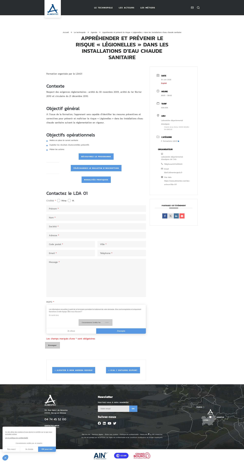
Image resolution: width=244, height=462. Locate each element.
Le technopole (80, 32)
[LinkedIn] (176, 215)
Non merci (11, 449)
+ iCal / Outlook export (123, 370)
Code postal (56, 244)
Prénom (54, 208)
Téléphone (106, 253)
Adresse (54, 235)
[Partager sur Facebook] (164, 215)
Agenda (94, 32)
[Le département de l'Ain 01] (101, 455)
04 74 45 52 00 (55, 419)
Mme (64, 200)
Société (54, 226)
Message (54, 262)
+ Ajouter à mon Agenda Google (74, 370)
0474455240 (177, 164)
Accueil (66, 32)
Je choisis (29, 449)
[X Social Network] (170, 215)
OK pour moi (47, 449)
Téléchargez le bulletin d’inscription (96, 168)
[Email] (182, 215)
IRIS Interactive (157, 434)
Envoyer (52, 345)
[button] (5, 458)
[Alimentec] (52, 9)
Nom (52, 217)
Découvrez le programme (96, 156)
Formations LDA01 (170, 141)
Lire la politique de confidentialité (16, 438)
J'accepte (121, 331)
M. (73, 200)
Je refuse (71, 331)
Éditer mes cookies (111, 434)
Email (53, 253)
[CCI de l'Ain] (121, 456)
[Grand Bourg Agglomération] (142, 455)
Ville (103, 244)
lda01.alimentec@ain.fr (173, 172)
